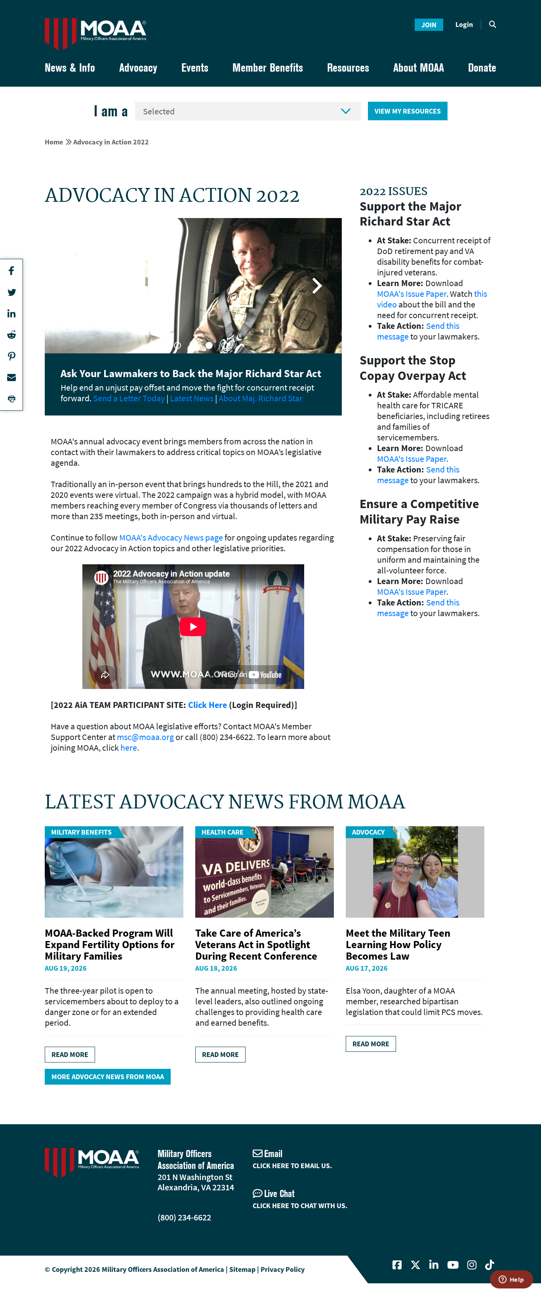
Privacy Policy (283, 1269)
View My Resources (408, 111)
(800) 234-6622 (184, 1217)
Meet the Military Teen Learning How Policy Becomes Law (398, 944)
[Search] (492, 24)
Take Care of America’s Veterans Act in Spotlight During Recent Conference (256, 944)
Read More (69, 1054)
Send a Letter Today (129, 398)
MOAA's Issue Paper (411, 293)
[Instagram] (472, 1265)
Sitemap (242, 1269)
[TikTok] (489, 1265)
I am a (111, 111)
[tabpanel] (193, 286)
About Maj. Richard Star (261, 398)
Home (54, 141)
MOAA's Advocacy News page (171, 537)
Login (464, 24)
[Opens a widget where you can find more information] (511, 1280)
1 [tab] (162, 345)
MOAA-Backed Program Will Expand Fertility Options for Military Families (110, 944)
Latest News (191, 398)
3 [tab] (193, 345)
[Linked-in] (434, 1265)
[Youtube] (452, 1265)
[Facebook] (397, 1265)
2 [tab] (177, 345)
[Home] (95, 34)
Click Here (207, 704)
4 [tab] (209, 345)
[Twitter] (415, 1265)
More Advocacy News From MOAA (107, 1076)
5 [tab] (225, 345)
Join (428, 24)
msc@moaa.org (145, 736)
